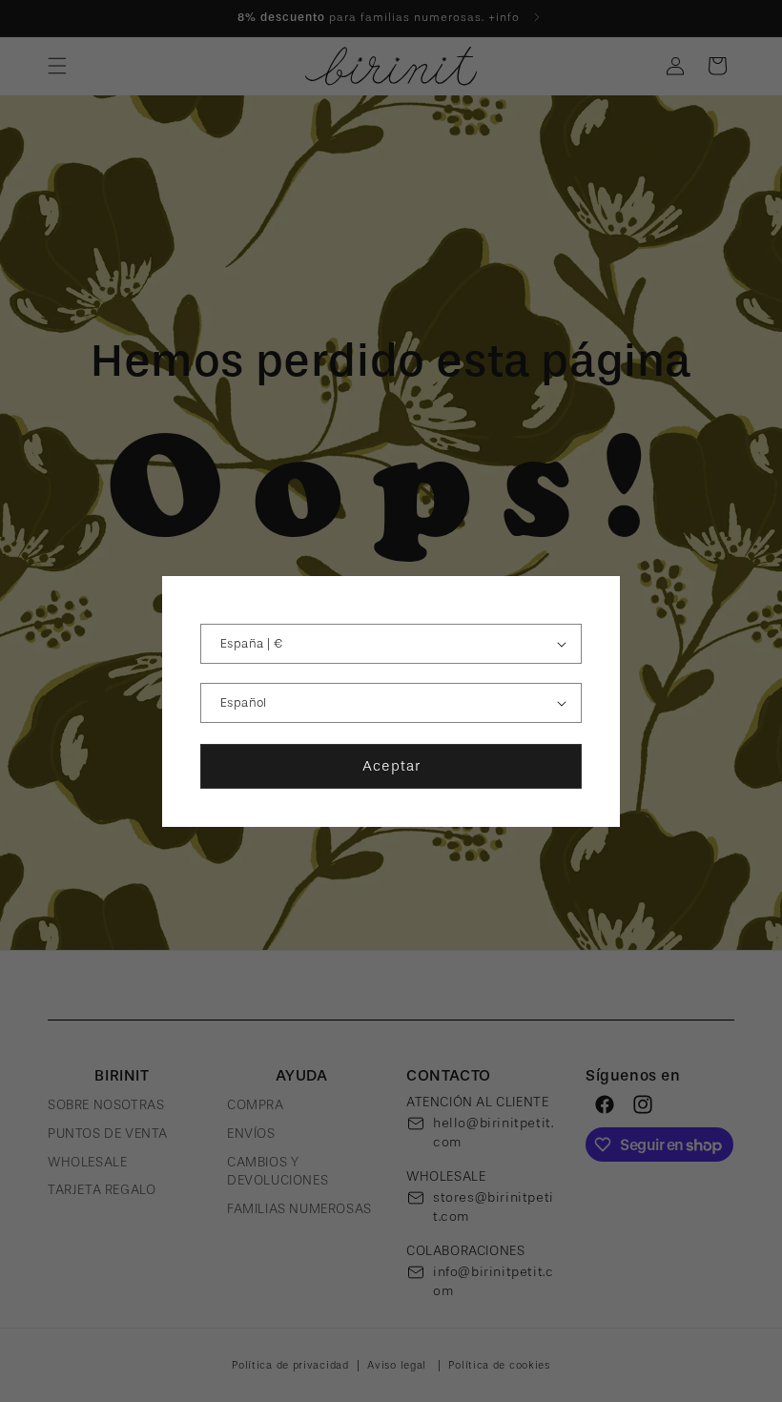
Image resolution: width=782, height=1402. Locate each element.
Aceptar (391, 765)
